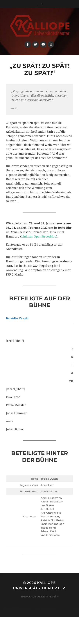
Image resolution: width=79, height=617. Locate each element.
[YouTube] (43, 44)
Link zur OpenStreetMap (38, 236)
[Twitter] (35, 44)
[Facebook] (27, 44)
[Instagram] (51, 44)
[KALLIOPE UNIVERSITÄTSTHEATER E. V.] (39, 26)
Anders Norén (47, 596)
